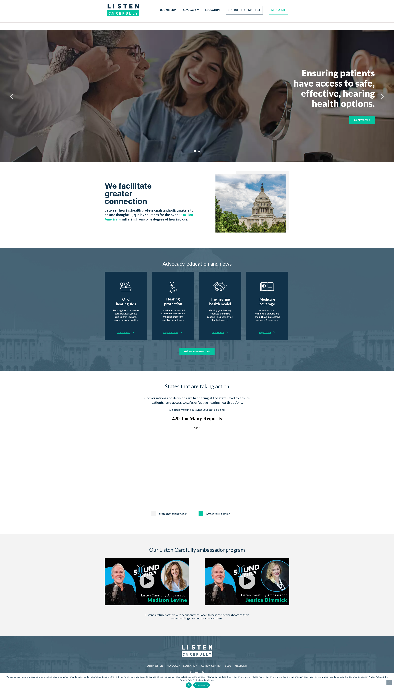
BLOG (228, 665)
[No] (389, 682)
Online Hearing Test (244, 10)
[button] (147, 581)
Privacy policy (201, 685)
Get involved (362, 120)
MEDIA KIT (241, 665)
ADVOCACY (173, 665)
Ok (188, 685)
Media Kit (278, 10)
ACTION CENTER (211, 665)
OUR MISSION (155, 665)
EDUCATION (190, 665)
